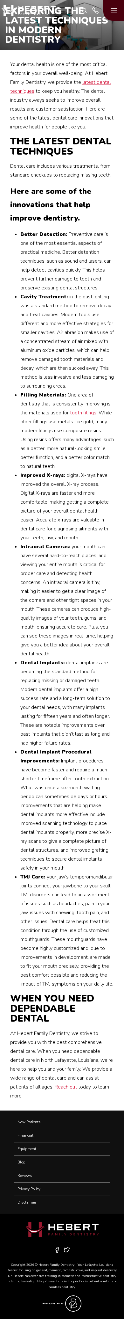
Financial (25, 1135)
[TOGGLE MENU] (113, 10)
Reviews (24, 1175)
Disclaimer (26, 1202)
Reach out (66, 1086)
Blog (21, 1162)
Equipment (26, 1148)
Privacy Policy (28, 1188)
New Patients (29, 1122)
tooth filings (83, 412)
